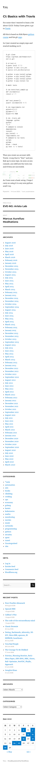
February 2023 (11, 362)
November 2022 (11, 371)
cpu (6, 499)
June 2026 (9, 249)
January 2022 (10, 400)
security (8, 535)
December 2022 (11, 368)
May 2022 (9, 389)
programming (11, 529)
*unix (23, 191)
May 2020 (9, 459)
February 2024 (11, 327)
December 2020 (11, 438)
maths (7, 514)
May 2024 (9, 319)
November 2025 (11, 269)
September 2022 (12, 377)
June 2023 (9, 351)
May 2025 (9, 284)
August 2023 (10, 345)
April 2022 (9, 392)
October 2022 (10, 374)
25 (19, 743)
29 (5, 747)
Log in (7, 563)
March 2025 (10, 289)
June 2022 (9, 386)
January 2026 (10, 263)
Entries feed (10, 566)
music (7, 523)
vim (6, 546)
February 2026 (11, 260)
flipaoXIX (6, 191)
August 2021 (10, 415)
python (8, 532)
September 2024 (12, 307)
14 (33, 734)
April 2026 (9, 254)
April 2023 (9, 357)
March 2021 (10, 430)
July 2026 (9, 246)
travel (7, 540)
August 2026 (10, 243)
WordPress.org (11, 572)
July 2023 (9, 348)
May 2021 (9, 424)
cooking (8, 497)
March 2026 (10, 257)
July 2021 (9, 418)
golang (8, 505)
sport (7, 537)
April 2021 (9, 427)
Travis (7, 28)
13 (28, 734)
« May (9, 752)
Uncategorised (11, 543)
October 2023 (10, 339)
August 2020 (10, 450)
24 (14, 743)
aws (6, 488)
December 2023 (11, 333)
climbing (8, 494)
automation (30, 191)
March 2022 (10, 395)
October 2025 (10, 272)
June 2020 (9, 456)
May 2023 (9, 354)
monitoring (10, 517)
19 (23, 739)
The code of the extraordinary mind (20, 621)
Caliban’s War (11, 615)
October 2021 (10, 409)
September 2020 (12, 447)
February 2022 (11, 398)
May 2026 (9, 251)
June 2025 (9, 281)
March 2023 (10, 360)
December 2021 (11, 403)
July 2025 (9, 278)
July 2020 (9, 453)
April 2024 (9, 322)
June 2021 (9, 421)
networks (9, 526)
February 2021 (11, 433)
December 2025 (11, 266)
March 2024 (10, 324)
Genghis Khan (11, 670)
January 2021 (10, 436)
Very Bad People (11, 644)
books (7, 491)
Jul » (29, 752)
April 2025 (9, 287)
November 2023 (11, 336)
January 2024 (10, 330)
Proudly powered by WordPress (18, 761)
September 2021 (12, 412)
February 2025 (11, 292)
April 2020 (9, 462)
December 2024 (11, 298)
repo (20, 37)
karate (7, 508)
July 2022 (9, 383)
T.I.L (5, 7)
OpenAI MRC (10, 609)
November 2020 (11, 441)
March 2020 (10, 465)
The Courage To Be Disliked (16, 650)
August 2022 (10, 380)
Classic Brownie (11, 626)
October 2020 (10, 444)
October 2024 (10, 304)
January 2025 (10, 295)
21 (33, 739)
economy (9, 502)
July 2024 (9, 313)
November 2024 (11, 301)
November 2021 (11, 406)
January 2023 (10, 365)
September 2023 (12, 342)
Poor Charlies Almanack (15, 603)
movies (8, 520)
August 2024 (10, 310)
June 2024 (9, 316)
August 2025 (10, 275)
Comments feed (11, 569)
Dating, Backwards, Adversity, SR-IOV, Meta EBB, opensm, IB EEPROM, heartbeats (19, 635)
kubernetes (10, 511)
